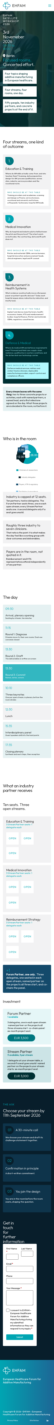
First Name (11, 1250)
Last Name (26, 1248)
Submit (19, 1337)
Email (9, 1264)
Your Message (14, 1288)
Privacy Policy (12, 1420)
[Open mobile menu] (49, 6)
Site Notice (34, 1420)
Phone (9, 1276)
